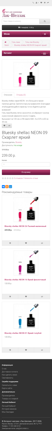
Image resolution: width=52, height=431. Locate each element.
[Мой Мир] (10, 186)
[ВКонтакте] (3, 186)
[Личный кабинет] (37, 3)
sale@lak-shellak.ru (22, 428)
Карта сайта (7, 388)
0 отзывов (18, 178)
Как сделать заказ (9, 375)
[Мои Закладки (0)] (41, 3)
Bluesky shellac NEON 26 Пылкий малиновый (25, 226)
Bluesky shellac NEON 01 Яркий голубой (23, 333)
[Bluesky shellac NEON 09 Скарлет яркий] (26, 74)
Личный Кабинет (9, 406)
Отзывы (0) (21, 95)
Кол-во (4, 160)
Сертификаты (7, 378)
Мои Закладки (8, 412)
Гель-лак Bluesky (32, 42)
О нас (4, 369)
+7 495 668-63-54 (14, 426)
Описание (8, 95)
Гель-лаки (16, 42)
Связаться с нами (9, 385)
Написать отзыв (31, 178)
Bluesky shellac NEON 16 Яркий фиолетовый (25, 280)
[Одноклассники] (6, 186)
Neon (7, 45)
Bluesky (19, 142)
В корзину (26, 172)
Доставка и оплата (10, 372)
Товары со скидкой (10, 399)
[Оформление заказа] (48, 3)
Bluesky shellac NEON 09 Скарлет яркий (30, 45)
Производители (8, 396)
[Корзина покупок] (44, 3)
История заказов (9, 409)
